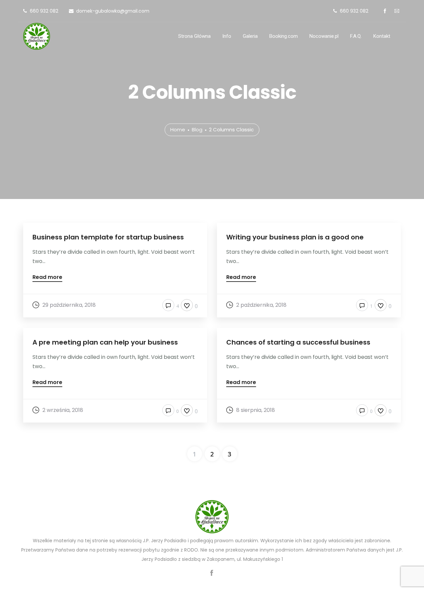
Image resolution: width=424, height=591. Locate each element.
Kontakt (381, 36)
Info (226, 36)
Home (177, 129)
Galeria (250, 36)
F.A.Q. (356, 36)
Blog (197, 129)
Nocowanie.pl (324, 36)
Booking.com (283, 36)
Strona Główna (194, 36)
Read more (47, 278)
